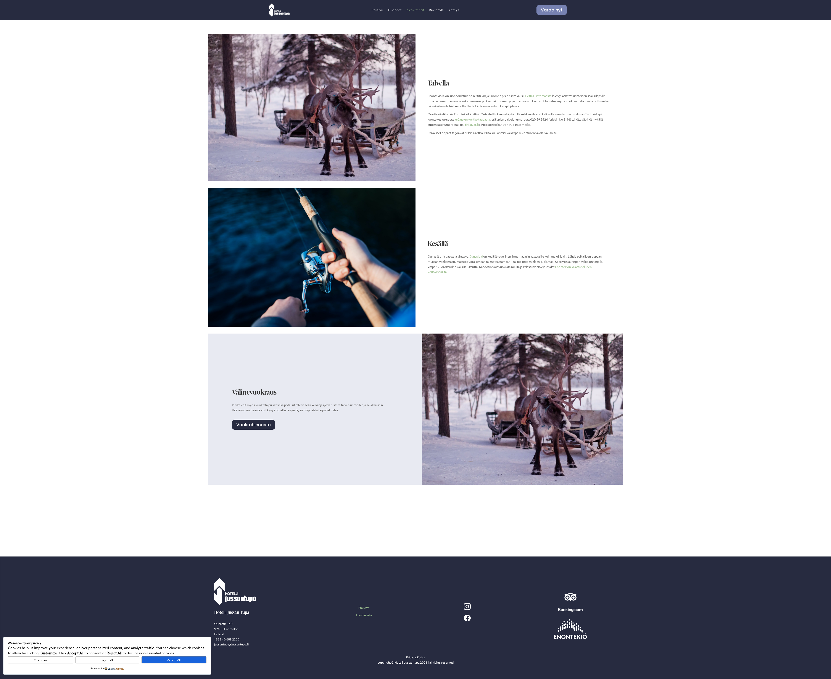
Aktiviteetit (415, 10)
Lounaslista (364, 615)
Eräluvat (363, 608)
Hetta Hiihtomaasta (538, 96)
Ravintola (436, 10)
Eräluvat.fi (472, 125)
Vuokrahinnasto (253, 425)
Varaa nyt (551, 10)
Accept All (173, 660)
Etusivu (377, 10)
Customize (41, 660)
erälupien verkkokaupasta (472, 119)
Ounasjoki (476, 256)
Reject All (107, 660)
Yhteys (453, 10)
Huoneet (395, 10)
